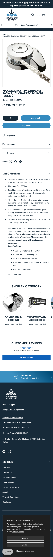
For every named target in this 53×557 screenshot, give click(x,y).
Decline (25, 545)
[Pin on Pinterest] (20, 161)
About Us (6, 467)
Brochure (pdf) (14, 274)
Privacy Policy (8, 482)
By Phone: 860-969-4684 (12, 417)
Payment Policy (9, 477)
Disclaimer (7, 502)
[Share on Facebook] (15, 161)
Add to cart (35, 118)
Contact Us (7, 472)
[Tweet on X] (10, 161)
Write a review (26, 357)
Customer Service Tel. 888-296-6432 (18, 422)
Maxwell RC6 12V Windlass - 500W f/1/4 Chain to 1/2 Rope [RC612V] (23, 36)
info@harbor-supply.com (13, 409)
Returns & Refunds (10, 487)
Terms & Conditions (10, 497)
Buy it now (26, 125)
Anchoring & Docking (13, 318)
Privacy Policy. (18, 531)
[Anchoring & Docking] (13, 302)
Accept (25, 538)
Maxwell (5, 100)
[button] (43, 15)
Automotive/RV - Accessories (37, 318)
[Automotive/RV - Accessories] (37, 302)
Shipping (6, 492)
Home (4, 34)
